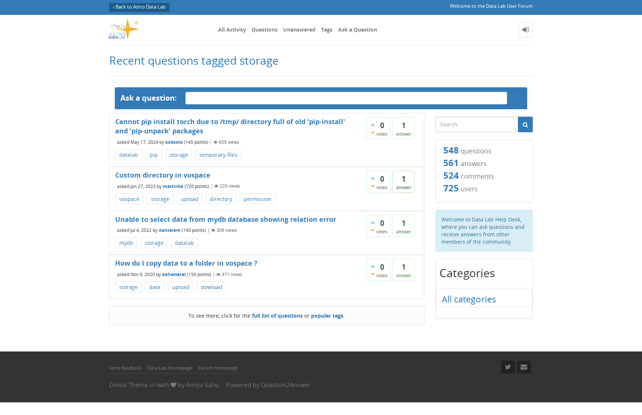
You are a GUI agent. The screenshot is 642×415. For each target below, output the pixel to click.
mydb (126, 242)
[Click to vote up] (373, 125)
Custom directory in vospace (162, 175)
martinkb (173, 186)
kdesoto (174, 142)
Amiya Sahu (202, 385)
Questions (265, 29)
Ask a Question (357, 29)
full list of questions (277, 315)
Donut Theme (128, 385)
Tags (327, 29)
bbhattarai (174, 274)
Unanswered (299, 29)
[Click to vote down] (373, 132)
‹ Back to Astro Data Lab (139, 7)
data (154, 287)
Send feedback (125, 367)
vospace (129, 198)
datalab (128, 154)
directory (221, 198)
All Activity (232, 29)
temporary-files (218, 154)
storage (178, 154)
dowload (211, 287)
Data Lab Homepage (169, 367)
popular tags (327, 315)
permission (258, 198)
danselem (170, 230)
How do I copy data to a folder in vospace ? (186, 263)
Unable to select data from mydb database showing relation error (225, 219)
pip (154, 154)
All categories (469, 299)
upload (189, 198)
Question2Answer (286, 385)
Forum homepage (218, 367)
